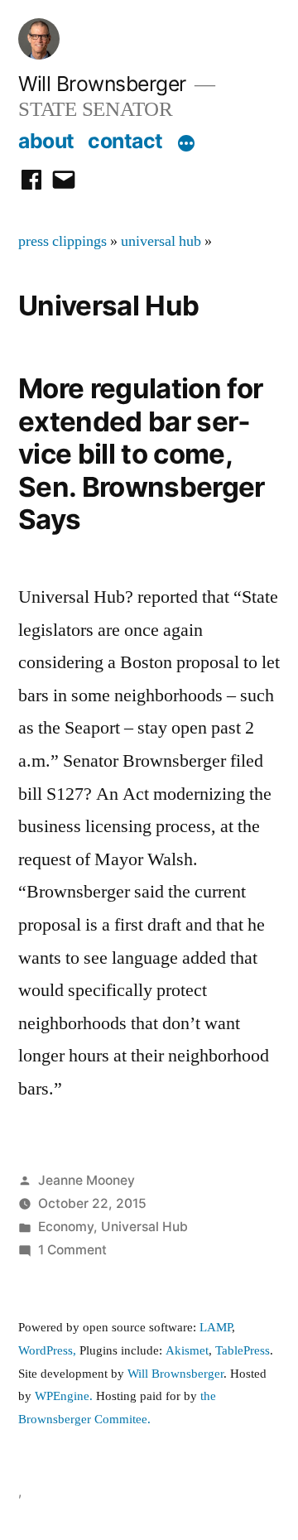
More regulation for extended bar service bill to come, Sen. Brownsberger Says (141, 454)
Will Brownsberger (102, 83)
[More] (186, 144)
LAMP (215, 1327)
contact (125, 140)
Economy (66, 1226)
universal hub (161, 242)
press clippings (62, 242)
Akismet (187, 1351)
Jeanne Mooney (86, 1180)
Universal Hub (144, 1226)
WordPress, (47, 1351)
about (46, 140)
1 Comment (72, 1250)
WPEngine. (65, 1396)
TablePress (242, 1351)
